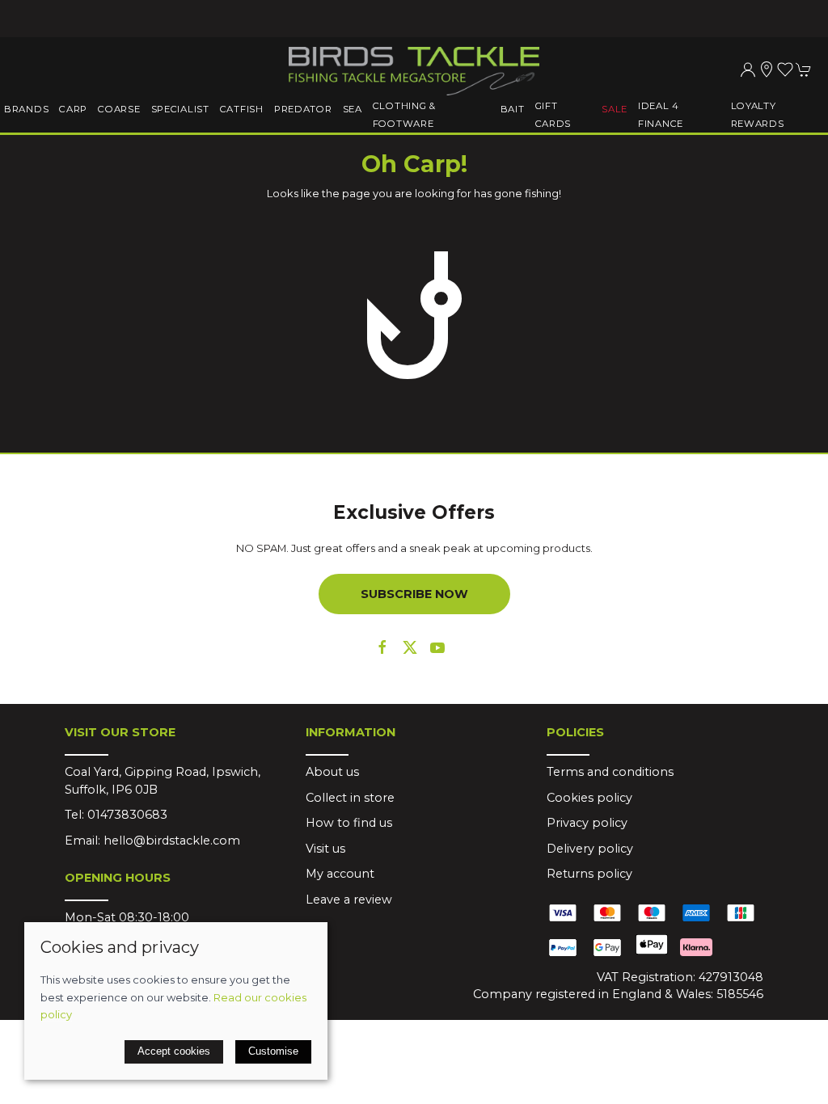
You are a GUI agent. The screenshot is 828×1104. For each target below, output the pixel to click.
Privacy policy (587, 822)
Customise (273, 1051)
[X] (410, 647)
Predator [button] (303, 109)
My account (340, 873)
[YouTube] (437, 647)
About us (332, 772)
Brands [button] (26, 109)
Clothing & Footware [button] (404, 114)
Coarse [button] (119, 109)
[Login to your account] (748, 69)
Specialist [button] (180, 109)
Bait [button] (513, 109)
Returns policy (589, 873)
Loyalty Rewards (757, 114)
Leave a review (349, 899)
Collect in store (350, 797)
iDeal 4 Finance (660, 114)
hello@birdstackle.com (172, 840)
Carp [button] (73, 109)
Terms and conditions (610, 772)
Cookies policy (589, 797)
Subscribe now (414, 594)
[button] (785, 69)
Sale (614, 109)
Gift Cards (553, 114)
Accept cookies (173, 1051)
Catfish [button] (242, 109)
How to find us (349, 822)
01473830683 (127, 814)
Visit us (325, 848)
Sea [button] (352, 109)
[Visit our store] (766, 69)
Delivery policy (590, 848)
